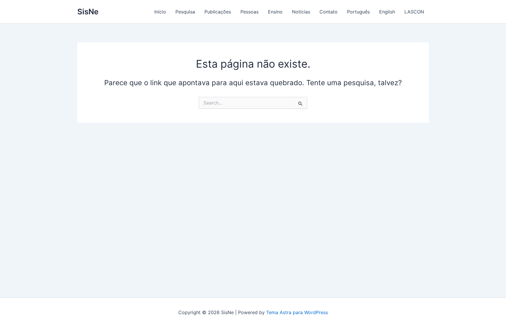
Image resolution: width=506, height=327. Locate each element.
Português (358, 12)
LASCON (414, 12)
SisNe (87, 11)
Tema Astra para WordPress (297, 312)
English (387, 12)
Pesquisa (185, 12)
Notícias (301, 12)
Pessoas (249, 12)
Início (160, 12)
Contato (328, 12)
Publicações (217, 12)
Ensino (275, 12)
